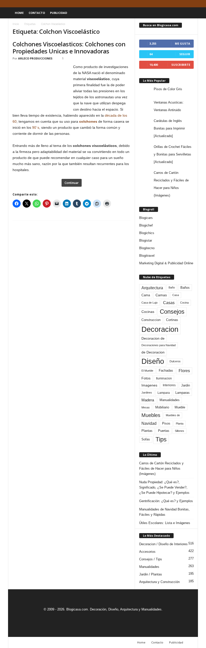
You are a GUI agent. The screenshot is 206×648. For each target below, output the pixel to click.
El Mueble (147, 370)
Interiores (169, 385)
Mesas (145, 407)
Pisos (166, 423)
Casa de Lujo (149, 302)
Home (19, 13)
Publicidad (58, 13)
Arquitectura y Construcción (159, 582)
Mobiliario (162, 407)
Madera (147, 400)
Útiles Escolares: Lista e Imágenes (164, 523)
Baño (172, 287)
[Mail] (179, 3)
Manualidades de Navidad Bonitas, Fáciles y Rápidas (164, 511)
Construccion (151, 320)
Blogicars (146, 218)
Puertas (163, 431)
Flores (184, 371)
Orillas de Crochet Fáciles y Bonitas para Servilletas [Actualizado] (172, 154)
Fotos (145, 378)
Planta (179, 423)
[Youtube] (194, 3)
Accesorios (147, 552)
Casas (169, 303)
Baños (185, 287)
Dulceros (175, 361)
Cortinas (172, 320)
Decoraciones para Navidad (158, 345)
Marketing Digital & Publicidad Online (166, 263)
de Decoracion (153, 352)
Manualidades (170, 400)
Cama (145, 295)
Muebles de (173, 415)
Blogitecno (146, 248)
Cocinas (147, 312)
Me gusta (182, 43)
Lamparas (182, 393)
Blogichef (146, 225)
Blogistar (145, 240)
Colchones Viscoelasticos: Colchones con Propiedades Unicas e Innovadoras (69, 47)
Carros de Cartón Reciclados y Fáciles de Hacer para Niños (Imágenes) (161, 468)
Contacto (37, 13)
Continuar (72, 183)
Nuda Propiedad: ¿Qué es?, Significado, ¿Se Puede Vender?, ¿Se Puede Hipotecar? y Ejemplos (164, 487)
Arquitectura (152, 287)
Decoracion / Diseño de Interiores (163, 544)
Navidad (149, 423)
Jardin (185, 385)
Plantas (146, 431)
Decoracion (159, 329)
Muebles (150, 415)
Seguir (184, 54)
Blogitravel (146, 255)
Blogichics (146, 233)
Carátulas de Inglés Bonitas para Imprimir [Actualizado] (169, 128)
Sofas (145, 439)
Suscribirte (180, 65)
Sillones (179, 430)
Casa (175, 295)
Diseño (152, 361)
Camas (161, 295)
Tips (161, 439)
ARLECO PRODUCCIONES (35, 58)
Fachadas (166, 370)
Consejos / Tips (150, 559)
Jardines (146, 392)
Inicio (16, 24)
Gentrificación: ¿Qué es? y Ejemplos (166, 501)
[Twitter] (186, 3)
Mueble (180, 407)
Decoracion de (153, 338)
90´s (35, 127)
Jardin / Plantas (150, 574)
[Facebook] (171, 3)
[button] (190, 12)
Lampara (164, 392)
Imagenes (149, 385)
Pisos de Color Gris (168, 89)
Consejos (172, 311)
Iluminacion (164, 378)
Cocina (184, 302)
